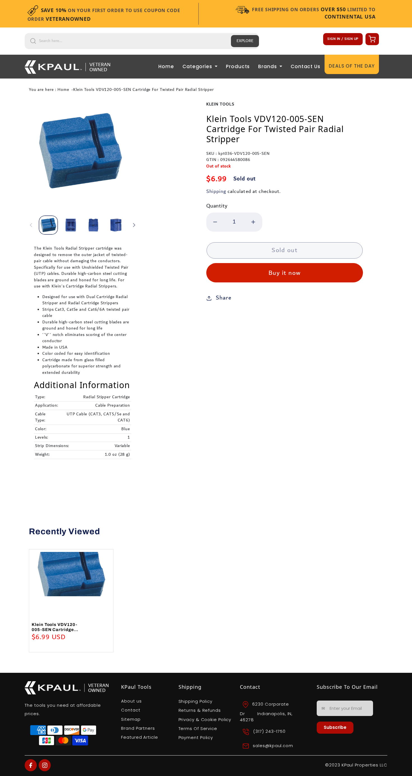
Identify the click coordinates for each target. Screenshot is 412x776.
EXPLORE (245, 41)
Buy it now (285, 273)
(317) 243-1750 (269, 731)
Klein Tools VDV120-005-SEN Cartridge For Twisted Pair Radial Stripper (143, 89)
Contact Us (305, 66)
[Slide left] (31, 225)
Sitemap (130, 719)
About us (131, 701)
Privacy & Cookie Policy (205, 719)
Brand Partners (138, 728)
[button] (371, 38)
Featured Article (139, 737)
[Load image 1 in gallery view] (48, 225)
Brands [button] (268, 66)
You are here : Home (49, 89)
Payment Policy (196, 737)
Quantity (217, 206)
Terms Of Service (198, 728)
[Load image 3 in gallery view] (93, 225)
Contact (130, 710)
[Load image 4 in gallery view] (116, 225)
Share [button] (224, 298)
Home (166, 66)
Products (238, 66)
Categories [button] (198, 66)
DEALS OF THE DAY (352, 66)
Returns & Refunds (200, 710)
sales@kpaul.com (273, 746)
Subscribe (335, 727)
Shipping (216, 191)
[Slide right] (134, 225)
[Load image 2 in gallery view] (71, 225)
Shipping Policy (196, 701)
